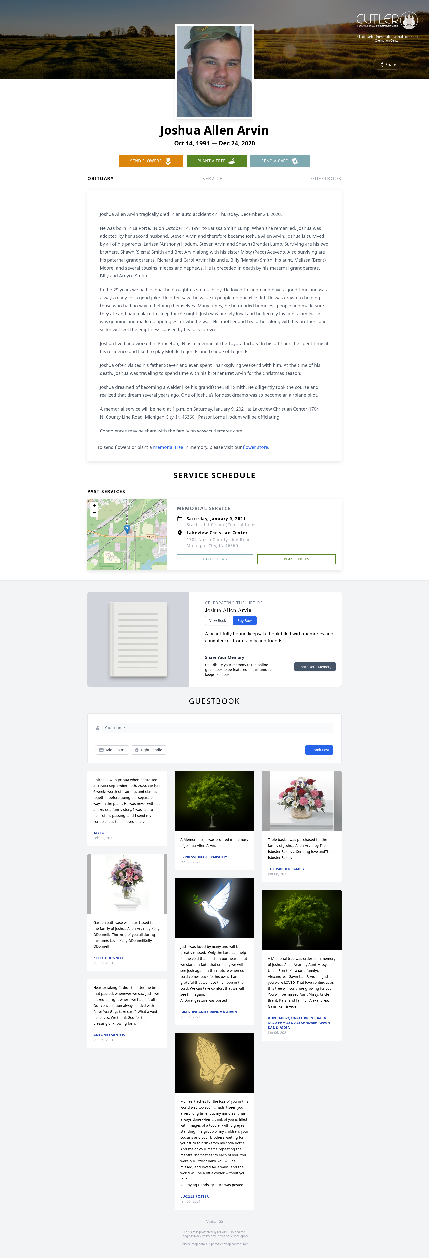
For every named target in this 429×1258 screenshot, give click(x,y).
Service (212, 178)
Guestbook (326, 178)
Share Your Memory (315, 666)
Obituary (100, 178)
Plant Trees (296, 559)
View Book (217, 620)
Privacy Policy (200, 1236)
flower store (255, 447)
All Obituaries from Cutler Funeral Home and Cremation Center (387, 39)
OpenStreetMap (220, 1244)
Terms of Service (228, 1236)
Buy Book (244, 620)
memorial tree (168, 447)
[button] (127, 529)
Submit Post (319, 749)
